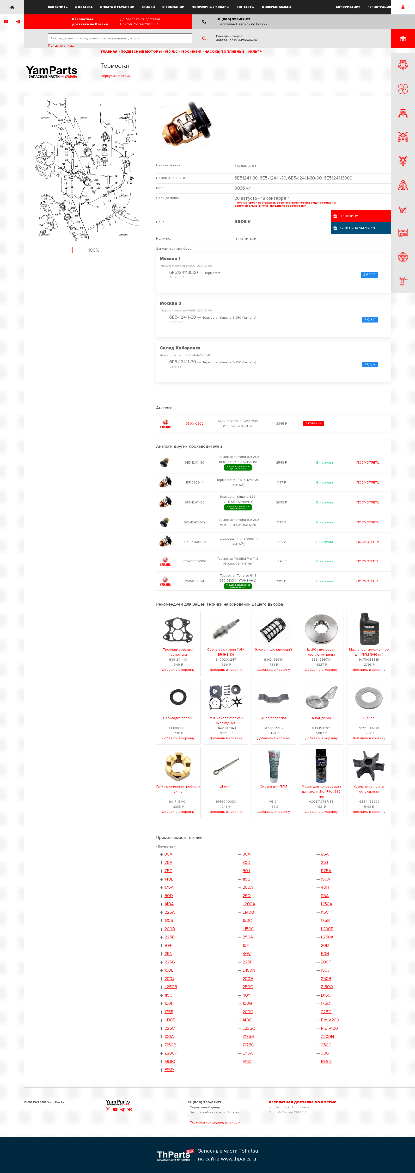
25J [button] (324, 862)
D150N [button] (249, 970)
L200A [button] (249, 903)
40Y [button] (246, 995)
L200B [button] (327, 928)
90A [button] (246, 854)
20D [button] (325, 945)
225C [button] (170, 1028)
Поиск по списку (61, 45)
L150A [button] (326, 903)
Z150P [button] (170, 1045)
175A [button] (169, 887)
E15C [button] (247, 1061)
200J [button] (169, 978)
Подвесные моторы (141, 52)
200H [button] (248, 978)
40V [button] (247, 953)
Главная (109, 52)
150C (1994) (191, 52)
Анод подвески (273, 718)
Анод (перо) (321, 718)
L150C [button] (248, 928)
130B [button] (169, 920)
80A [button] (168, 854)
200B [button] (170, 928)
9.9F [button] (168, 945)
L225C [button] (249, 1028)
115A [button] (325, 895)
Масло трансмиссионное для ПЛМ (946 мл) (369, 652)
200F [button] (326, 962)
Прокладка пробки (178, 718)
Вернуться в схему (115, 76)
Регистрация (379, 7)
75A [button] (168, 862)
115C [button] (168, 995)
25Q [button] (247, 895)
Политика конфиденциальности (215, 1122)
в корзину (313, 423)
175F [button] (169, 1011)
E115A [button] (248, 1053)
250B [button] (326, 978)
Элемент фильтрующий (273, 649)
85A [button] (325, 854)
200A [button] (248, 887)
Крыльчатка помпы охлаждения (369, 789)
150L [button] (169, 970)
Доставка (84, 7)
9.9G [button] (325, 1053)
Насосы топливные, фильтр (233, 52)
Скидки (148, 7)
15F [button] (246, 945)
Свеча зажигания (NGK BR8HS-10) (225, 652)
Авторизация (348, 7)
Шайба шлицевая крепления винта (321, 652)
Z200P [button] (171, 1053)
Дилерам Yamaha (277, 7)
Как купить (58, 7)
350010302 (194, 424)
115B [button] (246, 879)
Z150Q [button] (327, 986)
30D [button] (246, 862)
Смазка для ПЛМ (273, 786)
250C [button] (248, 986)
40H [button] (325, 887)
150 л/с (171, 52)
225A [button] (170, 912)
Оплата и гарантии (117, 7)
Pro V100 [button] (329, 1028)
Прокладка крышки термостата (178, 652)
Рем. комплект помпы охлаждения (226, 720)
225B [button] (170, 937)
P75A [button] (326, 870)
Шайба (368, 718)
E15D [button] (169, 1069)
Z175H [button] (248, 1036)
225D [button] (326, 1011)
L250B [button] (171, 986)
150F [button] (169, 1003)
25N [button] (168, 953)
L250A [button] (327, 937)
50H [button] (325, 953)
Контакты (246, 7)
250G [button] (326, 1045)
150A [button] (325, 879)
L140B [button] (248, 912)
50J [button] (246, 870)
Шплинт (226, 786)
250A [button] (248, 937)
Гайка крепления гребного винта (178, 789)
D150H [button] (327, 995)
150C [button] (247, 920)
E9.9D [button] (326, 1061)
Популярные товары (210, 7)
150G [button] (247, 1003)
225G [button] (170, 962)
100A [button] (169, 1036)
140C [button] (247, 1020)
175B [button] (325, 920)
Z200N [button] (327, 1036)
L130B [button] (170, 1020)
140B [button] (169, 879)
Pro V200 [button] (330, 1020)
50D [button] (169, 895)
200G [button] (248, 1011)
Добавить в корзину (178, 670)
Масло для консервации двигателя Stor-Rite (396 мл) (321, 791)
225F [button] (247, 962)
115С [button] (325, 912)
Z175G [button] (248, 1045)
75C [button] (168, 870)
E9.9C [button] (170, 1061)
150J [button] (325, 970)
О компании (173, 7)
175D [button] (325, 1003)
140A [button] (169, 903)
